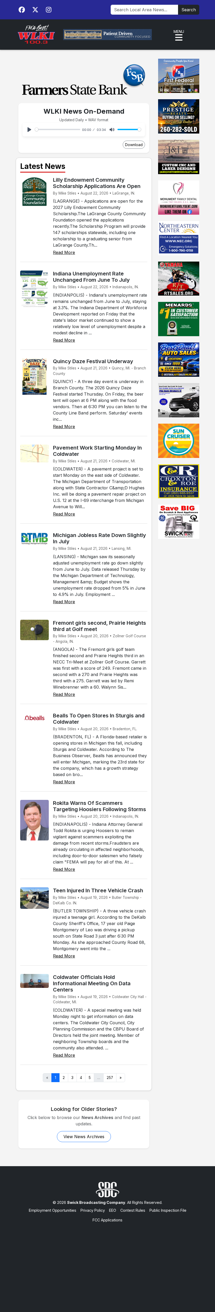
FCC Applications (107, 1220)
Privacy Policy (92, 1210)
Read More (64, 252)
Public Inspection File (167, 1210)
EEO (112, 1210)
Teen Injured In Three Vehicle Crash (98, 890)
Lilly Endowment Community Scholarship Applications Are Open (97, 183)
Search (188, 9)
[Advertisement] (107, 1262)
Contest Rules (132, 1210)
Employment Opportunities (52, 1210)
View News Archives (83, 1136)
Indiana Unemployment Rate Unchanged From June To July (91, 276)
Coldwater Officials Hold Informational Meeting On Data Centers (92, 983)
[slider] (57, 129)
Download (134, 144)
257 (110, 1078)
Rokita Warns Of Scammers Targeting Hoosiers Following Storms (99, 806)
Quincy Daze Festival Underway (93, 361)
